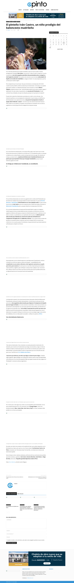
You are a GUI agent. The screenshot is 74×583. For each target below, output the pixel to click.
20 (58, 42)
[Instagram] (63, 10)
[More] (18, 35)
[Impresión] (15, 35)
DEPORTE (32, 9)
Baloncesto (14, 21)
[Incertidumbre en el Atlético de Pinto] (12, 501)
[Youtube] (67, 10)
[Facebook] (61, 10)
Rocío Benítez (12, 462)
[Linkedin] (12, 35)
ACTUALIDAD (26, 9)
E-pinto (9, 30)
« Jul (50, 47)
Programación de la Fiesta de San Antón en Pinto (14, 477)
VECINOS (47, 9)
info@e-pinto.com (30, 577)
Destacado (18, 21)
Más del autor (20, 493)
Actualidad (7, 21)
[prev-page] (7, 512)
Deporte (11, 21)
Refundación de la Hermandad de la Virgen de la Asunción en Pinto (37, 477)
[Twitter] (65, 10)
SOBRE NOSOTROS (54, 9)
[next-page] (8, 512)
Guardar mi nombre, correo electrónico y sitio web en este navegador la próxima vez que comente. (26, 540)
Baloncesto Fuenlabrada (12, 206)
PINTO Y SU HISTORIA (39, 9)
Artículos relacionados (11, 493)
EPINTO (20, 9)
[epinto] (37, 4)
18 (53, 42)
